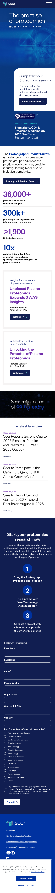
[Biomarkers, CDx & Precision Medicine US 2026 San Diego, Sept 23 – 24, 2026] (25, 116)
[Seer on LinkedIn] (7, 858)
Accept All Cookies (25, 878)
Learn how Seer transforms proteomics (21, 841)
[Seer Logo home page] (9, 4)
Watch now (18, 316)
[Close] (48, 863)
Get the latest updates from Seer (19, 836)
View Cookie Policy (38, 872)
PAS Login (10, 830)
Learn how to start (31, 101)
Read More (6, 456)
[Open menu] (49, 3)
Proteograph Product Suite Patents (20, 847)
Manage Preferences (26, 885)
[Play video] (27, 404)
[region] (26, 876)
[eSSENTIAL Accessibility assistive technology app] (10, 852)
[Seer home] (15, 823)
